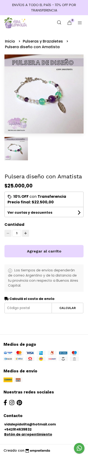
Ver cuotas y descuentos (30, 212)
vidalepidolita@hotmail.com (30, 424)
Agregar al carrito (44, 251)
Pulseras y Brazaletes (43, 41)
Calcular (67, 308)
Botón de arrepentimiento (28, 434)
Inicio (10, 41)
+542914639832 (18, 429)
